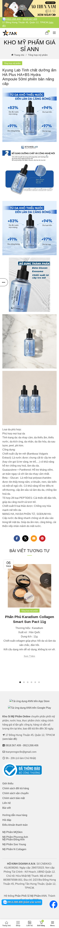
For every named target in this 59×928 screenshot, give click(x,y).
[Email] (34, 538)
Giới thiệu (7, 783)
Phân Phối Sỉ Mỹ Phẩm (28, 895)
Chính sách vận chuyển (15, 793)
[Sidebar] (4, 282)
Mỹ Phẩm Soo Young (14, 844)
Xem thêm (29, 656)
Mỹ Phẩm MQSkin (12, 832)
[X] (25, 538)
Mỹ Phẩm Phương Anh (15, 837)
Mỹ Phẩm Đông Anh (13, 839)
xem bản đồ (9, 739)
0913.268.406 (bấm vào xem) (24, 902)
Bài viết (6, 808)
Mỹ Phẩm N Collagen (14, 849)
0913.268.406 (13, 19)
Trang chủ (19, 55)
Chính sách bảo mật (13, 798)
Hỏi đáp (6, 820)
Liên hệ (6, 803)
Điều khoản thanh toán (15, 825)
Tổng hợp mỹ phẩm (38, 55)
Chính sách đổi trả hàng (15, 788)
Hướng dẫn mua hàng (14, 815)
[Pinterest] (42, 538)
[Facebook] (17, 538)
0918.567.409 (30, 19)
